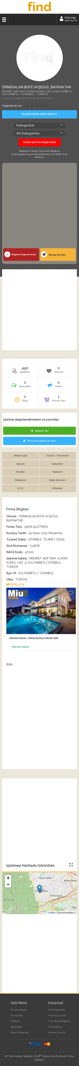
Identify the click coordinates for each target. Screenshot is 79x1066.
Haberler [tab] (57, 472)
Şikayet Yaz (41, 430)
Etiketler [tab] (57, 488)
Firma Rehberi (19, 1009)
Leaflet (51, 912)
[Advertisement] (39, 206)
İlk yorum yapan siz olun (42, 441)
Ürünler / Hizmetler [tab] (57, 455)
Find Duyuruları (57, 1015)
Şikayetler (16, 1026)
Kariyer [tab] (20, 464)
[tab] (21, 386)
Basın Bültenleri (20, 1032)
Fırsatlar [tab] (20, 472)
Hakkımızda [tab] (20, 455)
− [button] (8, 884)
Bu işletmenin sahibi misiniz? (39, 114)
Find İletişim (55, 1026)
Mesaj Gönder (57, 254)
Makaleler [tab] (20, 480)
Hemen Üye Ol (56, 1032)
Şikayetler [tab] (57, 464)
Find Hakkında (56, 1009)
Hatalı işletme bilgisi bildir (39, 142)
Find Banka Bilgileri (59, 1021)
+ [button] (8, 878)
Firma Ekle (17, 1015)
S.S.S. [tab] (20, 488)
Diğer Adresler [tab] (57, 480)
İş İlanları (15, 1021)
